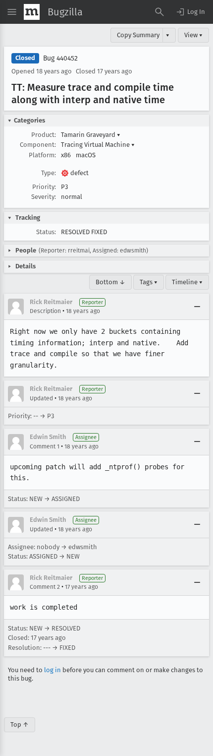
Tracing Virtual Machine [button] (98, 144)
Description (45, 311)
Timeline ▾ (187, 282)
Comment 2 (45, 586)
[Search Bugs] (159, 12)
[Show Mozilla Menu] (32, 12)
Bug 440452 (60, 58)
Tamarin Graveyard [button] (90, 134)
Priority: (44, 186)
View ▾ (193, 35)
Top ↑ (19, 724)
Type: (48, 173)
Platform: (42, 155)
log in (52, 670)
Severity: (43, 196)
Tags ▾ (149, 282)
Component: (38, 144)
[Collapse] (197, 307)
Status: (46, 232)
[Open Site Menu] (12, 12)
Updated (41, 398)
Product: (43, 134)
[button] (190, 12)
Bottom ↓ (110, 282)
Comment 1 (44, 446)
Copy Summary (138, 35)
